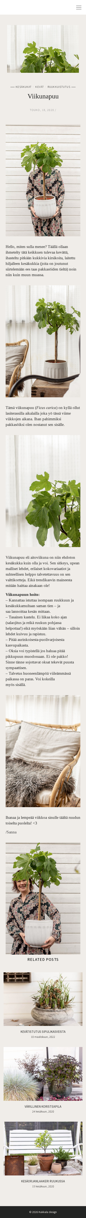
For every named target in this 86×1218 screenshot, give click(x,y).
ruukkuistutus (59, 87)
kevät (39, 87)
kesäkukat (24, 87)
